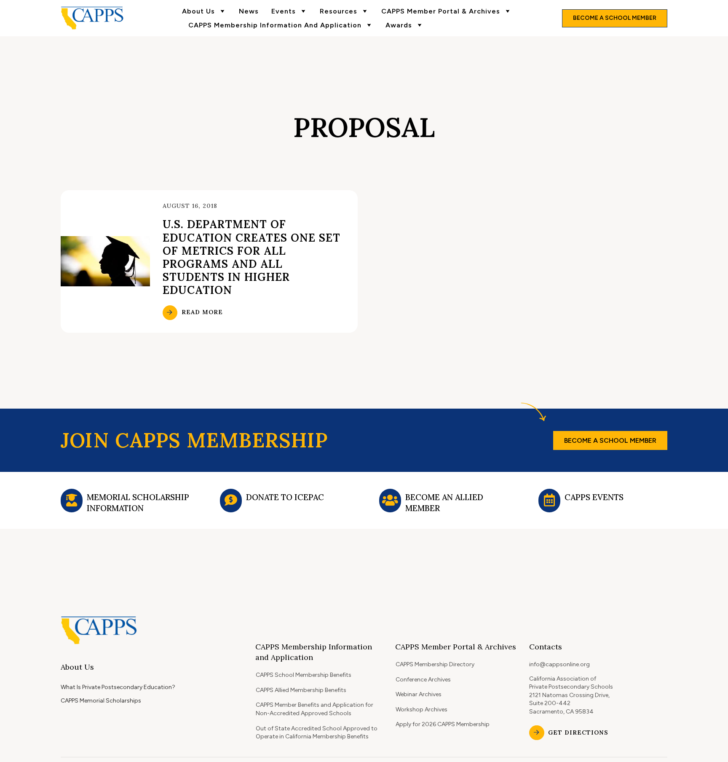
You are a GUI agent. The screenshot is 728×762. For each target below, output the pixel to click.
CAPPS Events (594, 497)
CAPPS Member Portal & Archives (440, 11)
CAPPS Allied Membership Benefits (301, 690)
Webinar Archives (419, 694)
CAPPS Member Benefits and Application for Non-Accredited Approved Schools (314, 709)
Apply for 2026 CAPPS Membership (443, 724)
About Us (198, 11)
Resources (338, 11)
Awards (398, 25)
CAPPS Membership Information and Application (274, 25)
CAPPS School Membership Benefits (303, 675)
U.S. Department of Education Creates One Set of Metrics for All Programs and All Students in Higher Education (251, 257)
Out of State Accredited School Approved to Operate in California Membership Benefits (316, 732)
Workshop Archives (421, 709)
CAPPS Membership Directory (435, 664)
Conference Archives (423, 679)
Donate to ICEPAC (285, 497)
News (249, 11)
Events (283, 11)
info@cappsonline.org (559, 664)
